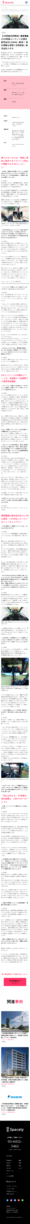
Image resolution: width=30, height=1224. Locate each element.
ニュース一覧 (10, 1188)
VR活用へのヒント (11, 1191)
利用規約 (8, 1206)
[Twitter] (15, 1200)
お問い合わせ (10, 1194)
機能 (20, 1160)
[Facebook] (7, 1200)
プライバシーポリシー (11, 1208)
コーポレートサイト (12, 1186)
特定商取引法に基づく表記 (12, 1210)
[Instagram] (11, 1200)
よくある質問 (10, 1176)
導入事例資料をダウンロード (15, 982)
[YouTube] (19, 1200)
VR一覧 (8, 1168)
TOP (2, 7)
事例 (6, 7)
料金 (20, 1165)
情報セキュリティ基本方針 (12, 1212)
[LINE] (22, 1200)
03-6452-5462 (15, 1143)
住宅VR (8, 1163)
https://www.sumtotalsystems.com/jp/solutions (15, 283)
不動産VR (9, 1160)
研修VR (8, 1165)
